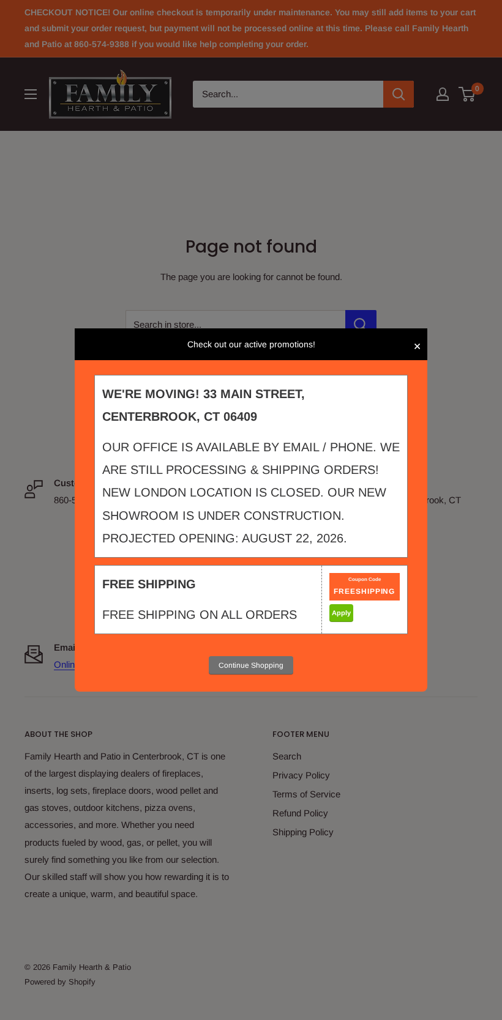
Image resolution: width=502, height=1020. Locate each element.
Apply (341, 612)
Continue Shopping (251, 665)
